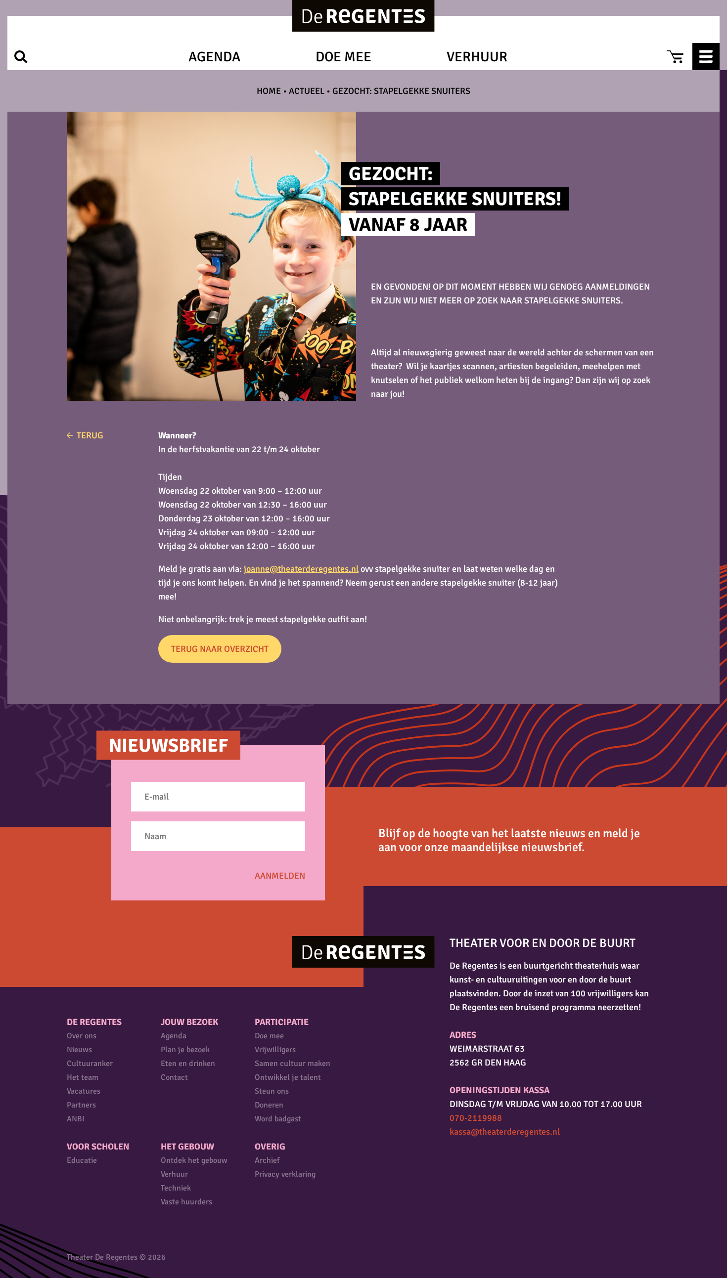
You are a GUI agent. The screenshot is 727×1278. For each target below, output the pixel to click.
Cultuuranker (90, 1063)
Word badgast (278, 1119)
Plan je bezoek (185, 1050)
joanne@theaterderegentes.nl (301, 568)
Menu (706, 56)
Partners (81, 1105)
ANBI (76, 1119)
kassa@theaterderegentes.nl (505, 1131)
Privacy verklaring (285, 1174)
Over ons (81, 1036)
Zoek (21, 56)
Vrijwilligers (275, 1050)
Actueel (306, 90)
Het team (82, 1077)
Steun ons (272, 1091)
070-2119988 (476, 1117)
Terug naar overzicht (220, 648)
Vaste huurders (186, 1202)
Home (269, 90)
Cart (674, 56)
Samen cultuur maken (292, 1063)
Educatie (82, 1160)
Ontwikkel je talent (288, 1077)
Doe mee (343, 57)
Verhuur (477, 57)
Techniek (176, 1188)
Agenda (214, 57)
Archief (267, 1160)
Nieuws (79, 1050)
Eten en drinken (188, 1063)
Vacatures (83, 1091)
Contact (174, 1077)
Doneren (269, 1105)
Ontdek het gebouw (194, 1160)
